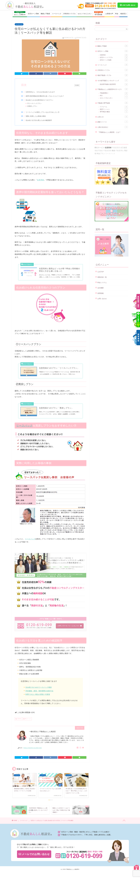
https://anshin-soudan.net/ (32, 748)
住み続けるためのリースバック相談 (38, 687)
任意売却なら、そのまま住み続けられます (40, 92)
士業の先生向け (112, 127)
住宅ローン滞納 (33, 13)
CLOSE (77, 85)
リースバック (56, 13)
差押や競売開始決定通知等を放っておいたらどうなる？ (45, 96)
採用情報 (100, 293)
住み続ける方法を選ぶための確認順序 (39, 120)
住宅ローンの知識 (113, 60)
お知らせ (112, 117)
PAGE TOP (136, 867)
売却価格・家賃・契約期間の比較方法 (39, 691)
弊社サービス (27, 718)
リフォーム (113, 106)
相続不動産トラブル (112, 75)
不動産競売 (116, 147)
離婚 (113, 150)
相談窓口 (123, 13)
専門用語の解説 (113, 112)
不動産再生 (120, 150)
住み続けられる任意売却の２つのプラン (39, 100)
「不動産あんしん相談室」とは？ (109, 132)
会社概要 (100, 288)
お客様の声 (109, 13)
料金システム (102, 282)
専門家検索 (98, 13)
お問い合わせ (102, 298)
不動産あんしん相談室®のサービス (112, 89)
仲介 (113, 95)
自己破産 (123, 147)
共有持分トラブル (69, 13)
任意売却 (40, 180)
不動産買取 (107, 150)
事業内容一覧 (102, 277)
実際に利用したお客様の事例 (36, 116)
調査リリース (112, 122)
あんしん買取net (19, 13)
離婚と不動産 (45, 13)
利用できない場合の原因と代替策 (37, 694)
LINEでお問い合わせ (128, 5)
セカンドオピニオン (85, 13)
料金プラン (101, 153)
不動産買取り (113, 93)
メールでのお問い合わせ (35, 854)
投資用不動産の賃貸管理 (113, 84)
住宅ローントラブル (113, 57)
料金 (116, 13)
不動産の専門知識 (112, 103)
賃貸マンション (113, 109)
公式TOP (100, 272)
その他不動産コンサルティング (112, 80)
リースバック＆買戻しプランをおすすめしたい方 (42, 112)
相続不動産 (99, 150)
